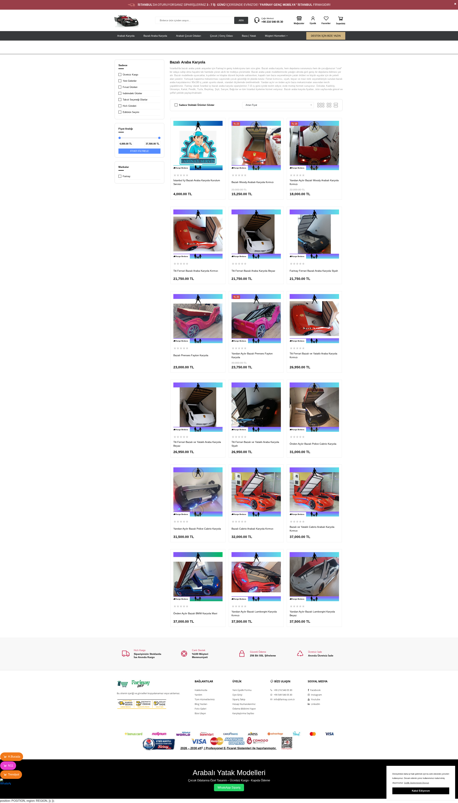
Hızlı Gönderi (129, 106)
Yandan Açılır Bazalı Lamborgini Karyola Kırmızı (254, 613)
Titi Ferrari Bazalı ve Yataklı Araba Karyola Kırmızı (313, 355)
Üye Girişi (237, 694)
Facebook (315, 690)
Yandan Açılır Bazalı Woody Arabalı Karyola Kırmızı (314, 182)
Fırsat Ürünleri (130, 87)
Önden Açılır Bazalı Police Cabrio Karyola (313, 443)
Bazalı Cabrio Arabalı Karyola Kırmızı (252, 528)
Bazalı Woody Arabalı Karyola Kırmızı (253, 182)
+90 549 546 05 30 (282, 694)
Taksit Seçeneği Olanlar (135, 99)
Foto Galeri (200, 708)
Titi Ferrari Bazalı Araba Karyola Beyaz (253, 270)
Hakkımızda (201, 690)
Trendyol (13, 774)
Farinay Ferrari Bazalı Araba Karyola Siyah (314, 270)
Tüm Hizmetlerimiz (205, 699)
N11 (10, 765)
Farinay (126, 176)
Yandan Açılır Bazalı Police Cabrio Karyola (197, 528)
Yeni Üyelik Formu (242, 690)
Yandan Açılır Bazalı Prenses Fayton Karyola (252, 355)
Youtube (315, 699)
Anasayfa (311, 47)
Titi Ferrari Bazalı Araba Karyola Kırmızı (195, 270)
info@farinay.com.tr (284, 699)
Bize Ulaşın (200, 713)
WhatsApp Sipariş (229, 787)
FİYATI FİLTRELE (139, 151)
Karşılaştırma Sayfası (243, 713)
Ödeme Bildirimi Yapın (244, 708)
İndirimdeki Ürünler (132, 93)
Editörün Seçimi (131, 112)
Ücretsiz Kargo (130, 74)
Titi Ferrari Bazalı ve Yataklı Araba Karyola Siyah (255, 444)
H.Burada (14, 756)
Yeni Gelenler (130, 81)
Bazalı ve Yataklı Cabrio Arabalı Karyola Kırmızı (312, 528)
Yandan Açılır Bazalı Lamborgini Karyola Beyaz (312, 613)
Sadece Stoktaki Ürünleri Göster (196, 105)
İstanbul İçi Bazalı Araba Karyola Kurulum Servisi (196, 182)
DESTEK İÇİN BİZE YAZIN (326, 35)
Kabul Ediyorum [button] (421, 790)
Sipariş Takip (238, 699)
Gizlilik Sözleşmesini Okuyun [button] (416, 783)
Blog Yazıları (201, 704)
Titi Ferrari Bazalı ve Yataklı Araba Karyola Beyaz (197, 444)
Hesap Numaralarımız (243, 704)
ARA (241, 20)
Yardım (198, 694)
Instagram (316, 694)
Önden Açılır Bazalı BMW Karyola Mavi (195, 613)
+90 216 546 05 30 (272, 21)
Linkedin (315, 704)
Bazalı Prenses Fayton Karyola (190, 355)
